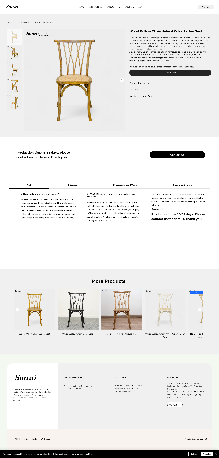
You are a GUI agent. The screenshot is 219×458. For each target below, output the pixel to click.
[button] (177, 154)
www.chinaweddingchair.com (128, 385)
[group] (108, 314)
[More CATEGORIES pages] (103, 7)
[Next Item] (122, 80)
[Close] (215, 454)
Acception (207, 454)
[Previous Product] (17, 309)
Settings (194, 454)
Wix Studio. (45, 439)
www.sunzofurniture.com (126, 388)
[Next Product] (199, 309)
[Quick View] (34, 309)
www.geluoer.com (123, 391)
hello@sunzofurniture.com (82, 386)
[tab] (29, 185)
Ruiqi (204, 439)
